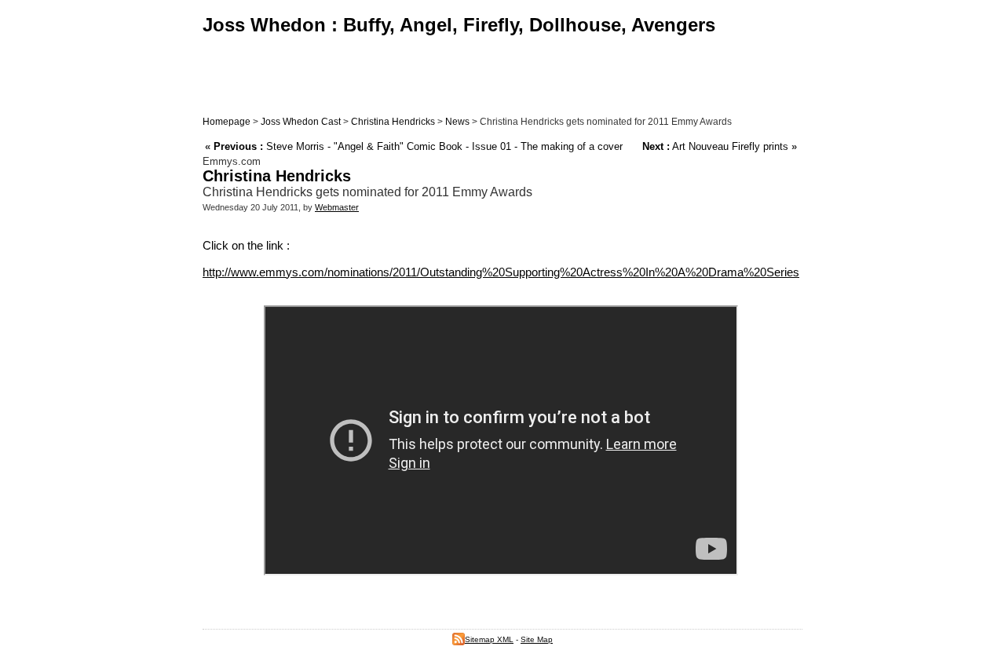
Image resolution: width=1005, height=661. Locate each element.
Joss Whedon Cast (301, 121)
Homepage (226, 121)
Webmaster (337, 207)
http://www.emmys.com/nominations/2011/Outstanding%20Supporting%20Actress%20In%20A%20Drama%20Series (501, 272)
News (457, 121)
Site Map (537, 639)
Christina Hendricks (393, 121)
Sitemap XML (489, 639)
